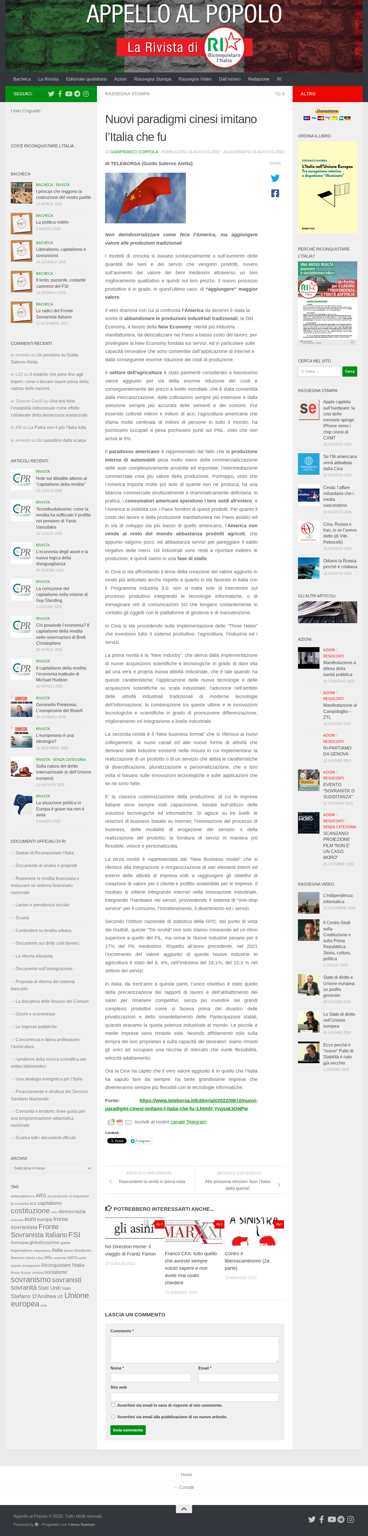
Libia (39, 1258)
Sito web (118, 1387)
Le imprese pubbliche (36, 1026)
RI (279, 79)
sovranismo (31, 1279)
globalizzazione (44, 1242)
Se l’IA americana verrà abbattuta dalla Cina (340, 462)
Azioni (120, 79)
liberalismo (82, 1251)
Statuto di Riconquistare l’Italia (45, 853)
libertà (30, 1258)
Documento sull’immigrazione (44, 968)
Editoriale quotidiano (86, 79)
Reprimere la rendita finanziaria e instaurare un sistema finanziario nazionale (45, 885)
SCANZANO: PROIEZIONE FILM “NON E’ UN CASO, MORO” (336, 845)
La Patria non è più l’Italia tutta (57, 427)
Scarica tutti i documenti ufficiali (46, 1137)
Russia (26, 1272)
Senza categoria (69, 760)
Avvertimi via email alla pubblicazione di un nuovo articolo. (172, 1417)
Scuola (22, 918)
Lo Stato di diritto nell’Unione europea (339, 1020)
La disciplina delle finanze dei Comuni (52, 1001)
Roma (15, 1273)
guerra (65, 1243)
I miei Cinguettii (25, 111)
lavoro (68, 1251)
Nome (117, 1368)
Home (186, 1474)
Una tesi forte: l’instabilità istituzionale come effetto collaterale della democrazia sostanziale (49, 408)
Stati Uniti (49, 1288)
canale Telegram (188, 1122)
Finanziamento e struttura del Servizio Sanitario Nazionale (49, 1095)
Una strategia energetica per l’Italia (49, 1079)
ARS (41, 1195)
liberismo (18, 1258)
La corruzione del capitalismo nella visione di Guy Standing (62, 594)
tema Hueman (83, 1524)
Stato (66, 1288)
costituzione (30, 1210)
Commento (122, 1331)
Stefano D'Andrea (33, 1296)
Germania (19, 1242)
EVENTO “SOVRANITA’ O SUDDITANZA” (339, 790)
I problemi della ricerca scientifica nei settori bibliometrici (48, 1063)
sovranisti (66, 1280)
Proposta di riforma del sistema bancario (43, 985)
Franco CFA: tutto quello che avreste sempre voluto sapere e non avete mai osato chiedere (191, 1268)
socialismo (55, 1272)
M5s (48, 1257)
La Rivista (48, 79)
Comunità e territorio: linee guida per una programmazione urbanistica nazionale (48, 1118)
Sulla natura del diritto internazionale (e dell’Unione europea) (63, 772)
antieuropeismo (22, 1196)
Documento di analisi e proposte (46, 865)
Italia (57, 1250)
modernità (59, 1258)
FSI (74, 1234)
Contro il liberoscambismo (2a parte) (247, 1261)
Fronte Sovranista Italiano (39, 1231)
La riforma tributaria (34, 956)
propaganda (31, 1265)
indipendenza (42, 1250)
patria (82, 1258)
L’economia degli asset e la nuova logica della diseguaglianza (62, 557)
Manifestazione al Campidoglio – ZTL (340, 711)
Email (204, 1368)
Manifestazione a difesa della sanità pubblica (339, 668)
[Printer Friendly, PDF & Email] (120, 1122)
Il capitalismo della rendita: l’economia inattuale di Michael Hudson (61, 674)
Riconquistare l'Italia (62, 1265)
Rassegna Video (195, 79)
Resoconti (333, 656)
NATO (72, 1258)
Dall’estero (230, 79)
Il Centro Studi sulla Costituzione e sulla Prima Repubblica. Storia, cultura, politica (337, 940)
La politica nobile (52, 222)
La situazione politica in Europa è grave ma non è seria (60, 808)
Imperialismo (22, 1250)
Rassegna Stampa (152, 79)
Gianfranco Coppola (134, 152)
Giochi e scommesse (35, 1014)
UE (60, 1296)
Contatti (186, 1487)
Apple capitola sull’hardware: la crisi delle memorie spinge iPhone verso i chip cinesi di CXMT (339, 420)
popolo (16, 1265)
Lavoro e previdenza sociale (43, 905)
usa (43, 1305)
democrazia (72, 1211)
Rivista (63, 185)
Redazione (258, 79)
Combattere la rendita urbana (43, 930)
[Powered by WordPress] (37, 1524)
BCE (33, 1204)
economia (17, 1220)
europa (44, 1219)
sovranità (24, 1287)
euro (30, 1219)
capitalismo (50, 1203)
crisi (54, 1212)
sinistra (37, 1273)
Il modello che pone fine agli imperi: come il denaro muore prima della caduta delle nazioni (50, 381)
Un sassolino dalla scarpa (61, 440)
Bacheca (22, 79)
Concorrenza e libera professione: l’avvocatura (45, 1043)
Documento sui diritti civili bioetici (47, 943)
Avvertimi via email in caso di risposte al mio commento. (170, 1405)
